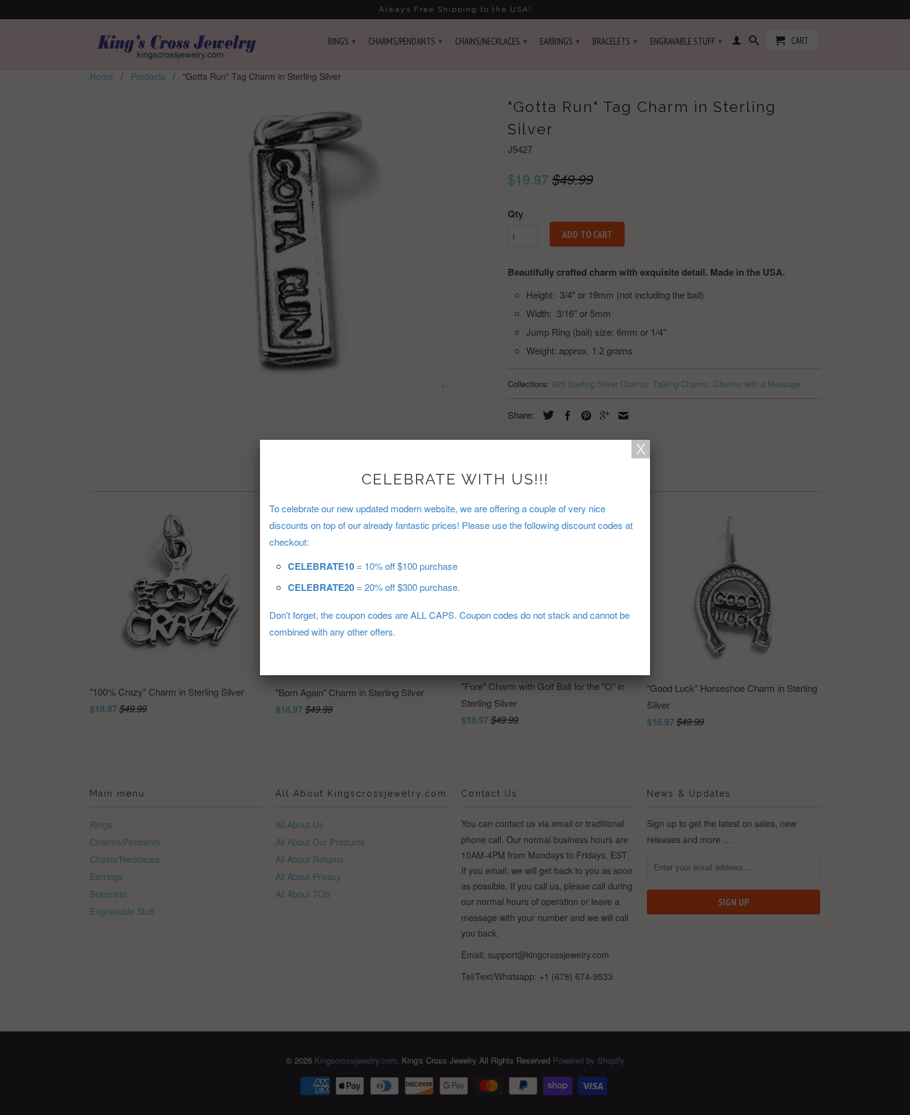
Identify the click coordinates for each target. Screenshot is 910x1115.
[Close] (640, 449)
